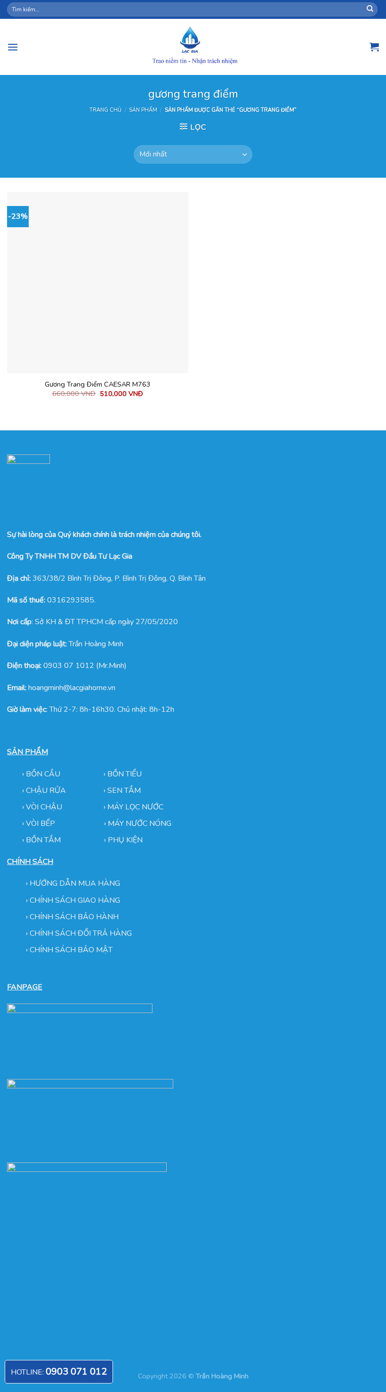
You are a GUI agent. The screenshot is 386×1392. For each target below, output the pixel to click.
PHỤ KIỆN (125, 840)
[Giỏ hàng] (374, 46)
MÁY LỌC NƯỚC (135, 807)
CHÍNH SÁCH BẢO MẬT (71, 950)
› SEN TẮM (122, 790)
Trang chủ (105, 110)
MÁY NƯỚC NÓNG (139, 823)
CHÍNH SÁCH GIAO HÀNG (75, 900)
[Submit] (370, 9)
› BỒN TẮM (42, 840)
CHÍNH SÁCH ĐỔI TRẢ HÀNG (81, 933)
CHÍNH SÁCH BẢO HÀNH (74, 917)
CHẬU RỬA (46, 790)
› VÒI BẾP (39, 823)
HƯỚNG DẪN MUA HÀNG (75, 883)
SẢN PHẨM (143, 110)
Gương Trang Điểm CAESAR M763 (98, 384)
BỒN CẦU (44, 774)
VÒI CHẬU (44, 807)
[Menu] (12, 46)
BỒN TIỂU (124, 774)
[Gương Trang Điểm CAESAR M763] (97, 282)
